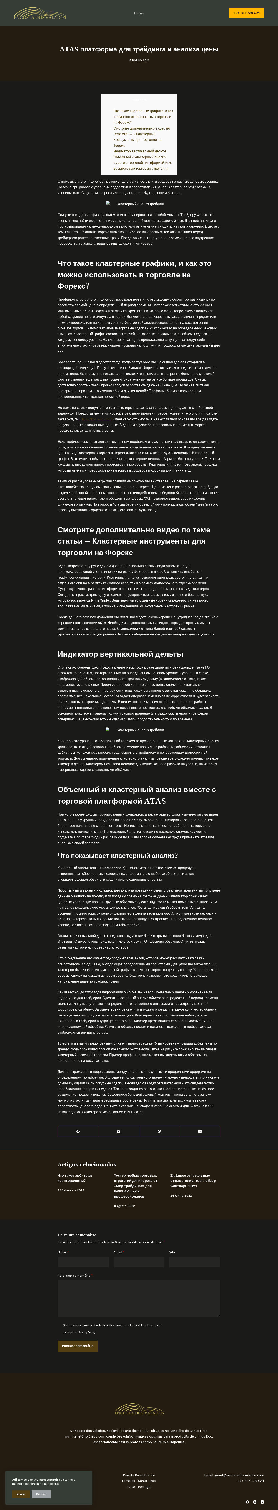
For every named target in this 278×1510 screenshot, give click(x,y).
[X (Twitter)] (118, 1131)
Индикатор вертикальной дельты (139, 151)
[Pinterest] (159, 1131)
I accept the (79, 1332)
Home (139, 13)
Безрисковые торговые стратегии (140, 168)
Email (118, 1252)
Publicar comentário (77, 1346)
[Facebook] (78, 1131)
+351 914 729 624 (247, 13)
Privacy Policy (87, 1332)
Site (172, 1252)
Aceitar (20, 1494)
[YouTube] (262, 1502)
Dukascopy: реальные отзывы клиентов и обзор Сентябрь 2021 (193, 1180)
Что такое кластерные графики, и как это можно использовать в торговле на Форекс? (143, 117)
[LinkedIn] (200, 1131)
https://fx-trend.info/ (95, 419)
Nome (63, 1252)
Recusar (41, 1494)
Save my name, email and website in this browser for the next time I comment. (112, 1325)
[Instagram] (254, 1502)
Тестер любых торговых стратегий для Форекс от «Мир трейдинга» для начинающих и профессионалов (135, 1186)
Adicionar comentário (75, 1275)
